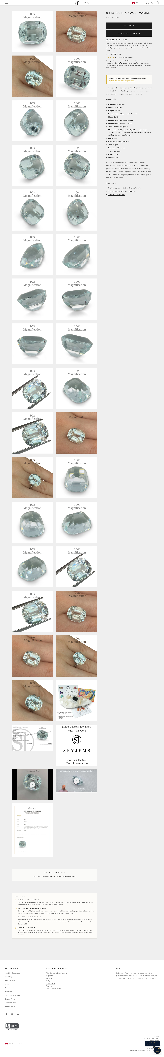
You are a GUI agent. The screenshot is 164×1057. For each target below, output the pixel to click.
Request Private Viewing (129, 33)
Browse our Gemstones (116, 194)
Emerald (49, 978)
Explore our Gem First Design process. (122, 81)
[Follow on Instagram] (12, 1014)
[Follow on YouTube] (18, 1014)
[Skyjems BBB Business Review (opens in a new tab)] (82, 1026)
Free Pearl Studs (11, 988)
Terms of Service (11, 1003)
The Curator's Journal (54, 989)
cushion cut (147, 88)
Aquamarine (50, 983)
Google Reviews (120, 63)
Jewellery (8, 977)
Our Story (8, 984)
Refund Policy (10, 1006)
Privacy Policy (10, 999)
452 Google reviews (126, 57)
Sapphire (49, 976)
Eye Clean (133, 130)
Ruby (48, 981)
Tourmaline (50, 986)
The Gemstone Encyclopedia (56, 973)
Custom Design (10, 980)
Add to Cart (129, 25)
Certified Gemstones (12, 973)
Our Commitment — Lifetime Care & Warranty (124, 188)
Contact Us (9, 992)
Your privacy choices (12, 995)
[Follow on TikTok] (24, 1014)
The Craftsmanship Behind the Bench (121, 191)
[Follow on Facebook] (6, 1014)
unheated (112, 91)
